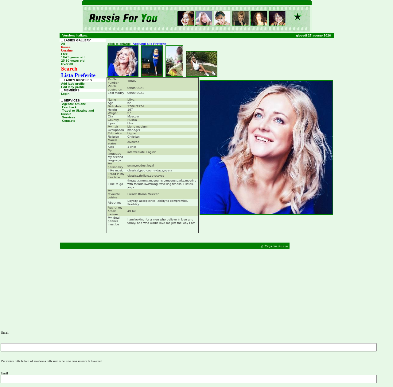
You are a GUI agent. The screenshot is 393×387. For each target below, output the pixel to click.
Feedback (69, 107)
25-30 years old (72, 60)
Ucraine (67, 50)
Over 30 (67, 64)
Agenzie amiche (74, 103)
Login (65, 93)
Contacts (68, 120)
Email (4, 373)
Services (68, 117)
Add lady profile (73, 83)
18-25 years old (72, 57)
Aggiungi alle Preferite (149, 43)
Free (64, 54)
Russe (66, 47)
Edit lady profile (73, 87)
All (63, 43)
